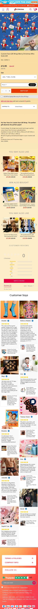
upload (32, 85)
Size (2, 73)
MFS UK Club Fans (7, 101)
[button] (2, 167)
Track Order (32, 5)
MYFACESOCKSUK (17, 606)
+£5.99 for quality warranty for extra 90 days (15, 96)
